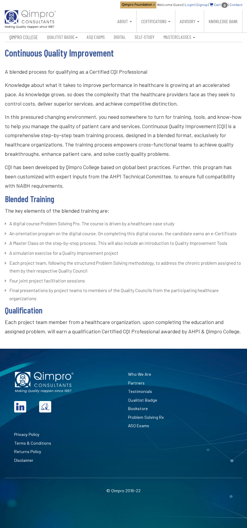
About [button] (123, 21)
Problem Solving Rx (146, 417)
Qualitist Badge (142, 400)
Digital (120, 37)
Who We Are (139, 374)
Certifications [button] (154, 21)
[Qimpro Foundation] (138, 4)
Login (189, 4)
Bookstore (138, 408)
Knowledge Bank (223, 21)
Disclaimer (23, 460)
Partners (136, 382)
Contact (236, 4)
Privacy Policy (26, 434)
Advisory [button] (188, 21)
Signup (202, 4)
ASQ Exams (96, 37)
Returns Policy (27, 451)
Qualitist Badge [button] (61, 37)
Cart (219, 4)
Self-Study (145, 37)
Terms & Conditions (32, 443)
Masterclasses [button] (178, 37)
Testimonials (140, 391)
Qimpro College (23, 37)
